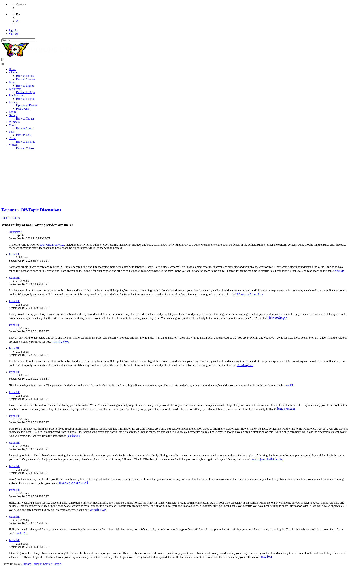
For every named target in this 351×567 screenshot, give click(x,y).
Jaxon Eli (14, 254)
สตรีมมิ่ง (21, 533)
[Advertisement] (175, 178)
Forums (8, 210)
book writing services (51, 244)
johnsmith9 (15, 231)
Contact (56, 563)
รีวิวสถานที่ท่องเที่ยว (250, 294)
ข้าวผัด (339, 270)
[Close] (2, 64)
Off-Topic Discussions (40, 210)
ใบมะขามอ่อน (286, 409)
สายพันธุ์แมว (245, 365)
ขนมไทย (266, 557)
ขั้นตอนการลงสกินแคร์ (73, 483)
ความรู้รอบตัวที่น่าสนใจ (267, 459)
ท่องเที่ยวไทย (98, 509)
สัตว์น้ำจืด (74, 435)
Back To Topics (10, 217)
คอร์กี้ (289, 385)
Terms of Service (42, 563)
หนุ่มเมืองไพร (60, 341)
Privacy (27, 563)
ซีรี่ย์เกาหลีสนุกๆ (276, 318)
